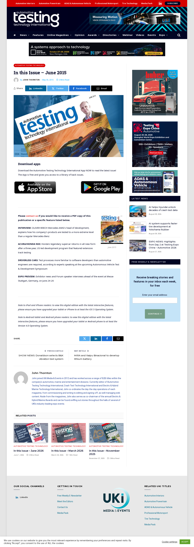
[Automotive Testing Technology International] (36, 19)
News (23, 35)
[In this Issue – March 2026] (68, 433)
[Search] (178, 35)
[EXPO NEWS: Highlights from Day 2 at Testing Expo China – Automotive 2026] (137, 245)
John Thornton (31, 80)
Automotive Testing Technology (29, 65)
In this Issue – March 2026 (67, 450)
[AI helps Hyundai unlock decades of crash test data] (137, 211)
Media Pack (146, 3)
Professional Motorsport (106, 3)
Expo (162, 35)
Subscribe (172, 3)
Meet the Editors (65, 501)
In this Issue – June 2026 (29, 450)
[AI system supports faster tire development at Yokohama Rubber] (137, 227)
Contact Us (62, 507)
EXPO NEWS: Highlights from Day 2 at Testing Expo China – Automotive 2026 (164, 244)
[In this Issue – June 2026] (31, 433)
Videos (140, 35)
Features (38, 35)
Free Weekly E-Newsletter (69, 495)
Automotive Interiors (25, 3)
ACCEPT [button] (184, 542)
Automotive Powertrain (49, 3)
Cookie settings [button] (169, 541)
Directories (110, 35)
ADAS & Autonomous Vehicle (77, 3)
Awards (92, 35)
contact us (32, 215)
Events (152, 35)
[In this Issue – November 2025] (106, 433)
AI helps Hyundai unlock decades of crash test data (163, 209)
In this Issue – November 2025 (104, 452)
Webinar (127, 35)
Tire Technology (129, 3)
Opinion (79, 35)
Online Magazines (58, 35)
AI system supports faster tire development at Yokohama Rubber (163, 226)
